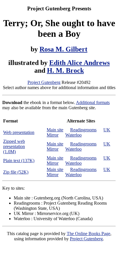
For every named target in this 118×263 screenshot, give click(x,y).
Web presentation (18, 132)
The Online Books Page (88, 233)
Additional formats (93, 102)
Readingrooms (83, 129)
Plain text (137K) (18, 160)
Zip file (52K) (15, 172)
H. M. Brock (65, 70)
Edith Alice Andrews (79, 62)
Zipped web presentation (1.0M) (14, 146)
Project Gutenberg (43, 82)
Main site (55, 129)
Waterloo (73, 135)
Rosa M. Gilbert (63, 49)
